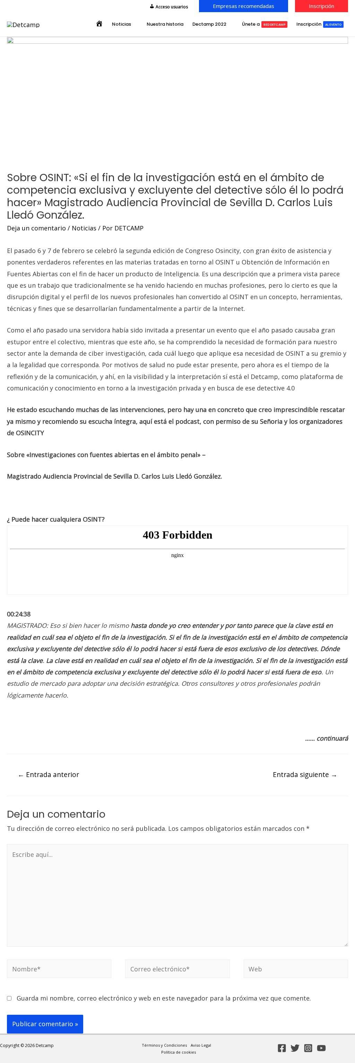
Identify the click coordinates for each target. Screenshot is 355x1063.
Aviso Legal (201, 1045)
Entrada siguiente (305, 774)
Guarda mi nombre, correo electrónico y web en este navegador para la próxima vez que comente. (164, 998)
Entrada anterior (48, 774)
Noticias (84, 228)
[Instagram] (308, 1048)
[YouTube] (321, 1048)
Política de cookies (178, 1052)
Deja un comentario (36, 228)
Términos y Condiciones (164, 1045)
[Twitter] (295, 1048)
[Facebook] (281, 1048)
